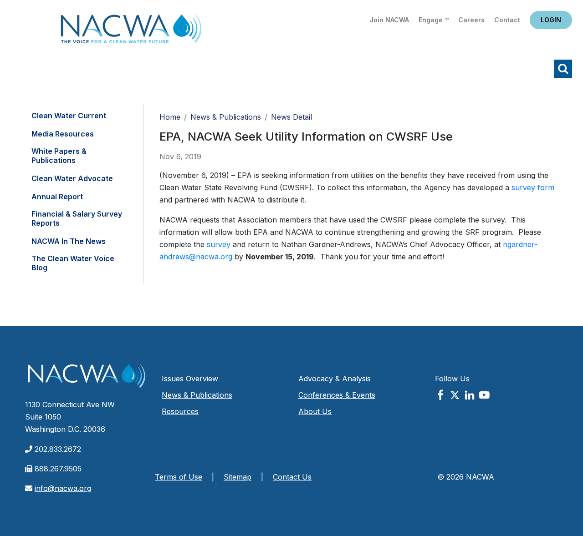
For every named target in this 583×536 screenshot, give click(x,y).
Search (563, 69)
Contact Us (292, 476)
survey (218, 244)
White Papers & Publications (59, 156)
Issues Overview (190, 378)
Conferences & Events (336, 394)
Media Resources (62, 133)
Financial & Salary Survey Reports (76, 218)
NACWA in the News (68, 241)
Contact (507, 20)
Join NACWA (389, 20)
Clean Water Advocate (72, 178)
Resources (180, 411)
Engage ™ (434, 20)
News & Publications (225, 116)
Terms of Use (178, 476)
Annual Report (57, 196)
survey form (532, 187)
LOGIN (551, 20)
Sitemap (237, 476)
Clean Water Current (68, 115)
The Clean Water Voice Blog (72, 263)
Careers (471, 20)
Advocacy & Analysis (334, 378)
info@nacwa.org (63, 488)
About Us (315, 411)
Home (131, 32)
